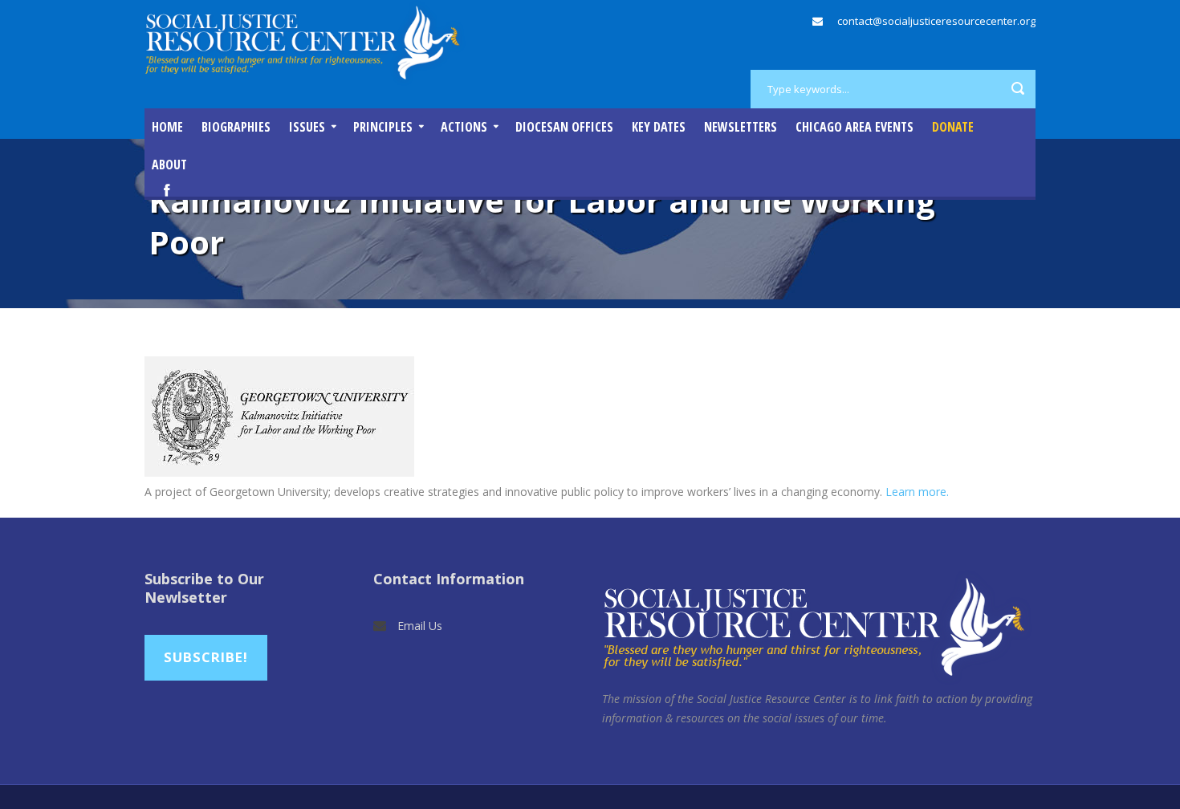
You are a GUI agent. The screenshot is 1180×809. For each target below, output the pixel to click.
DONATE (953, 127)
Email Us (419, 625)
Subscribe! (206, 657)
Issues (307, 127)
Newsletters (740, 127)
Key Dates (659, 127)
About (169, 164)
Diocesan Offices (564, 127)
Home (167, 127)
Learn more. (917, 491)
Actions (464, 127)
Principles (383, 127)
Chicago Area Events (854, 127)
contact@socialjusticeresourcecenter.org (936, 21)
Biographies (236, 127)
